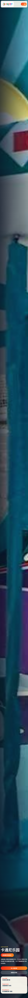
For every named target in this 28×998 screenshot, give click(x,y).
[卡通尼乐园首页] (7, 4)
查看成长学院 (14, 972)
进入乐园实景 (14, 968)
